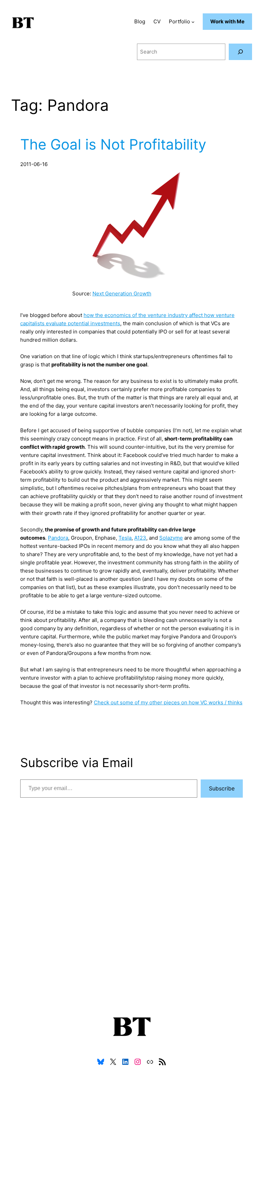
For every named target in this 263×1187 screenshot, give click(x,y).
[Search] (240, 52)
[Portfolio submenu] (193, 21)
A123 (140, 537)
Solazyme (171, 537)
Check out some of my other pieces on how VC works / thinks (168, 702)
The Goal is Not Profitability (113, 144)
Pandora (58, 537)
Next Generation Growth (121, 293)
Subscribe (222, 788)
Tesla (125, 537)
